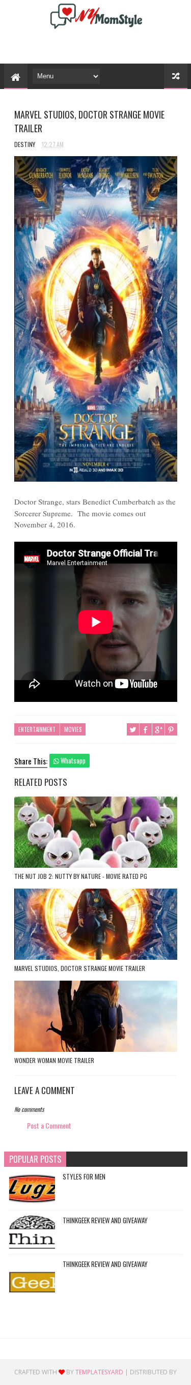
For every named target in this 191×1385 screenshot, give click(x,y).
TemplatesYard (99, 1372)
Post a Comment (49, 1125)
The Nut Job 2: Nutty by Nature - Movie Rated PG (80, 876)
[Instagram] (111, 45)
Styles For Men (84, 1176)
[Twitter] (77, 45)
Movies (72, 729)
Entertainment (37, 729)
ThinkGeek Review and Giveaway (105, 1220)
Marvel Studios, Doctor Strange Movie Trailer (79, 968)
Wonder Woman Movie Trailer (54, 1060)
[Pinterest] (94, 45)
